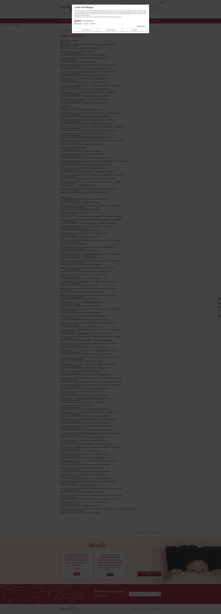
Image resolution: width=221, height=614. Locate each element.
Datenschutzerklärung (87, 20)
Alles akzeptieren (86, 29)
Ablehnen (134, 29)
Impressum (78, 20)
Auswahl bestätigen (110, 29)
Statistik (92, 23)
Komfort (86, 23)
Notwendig (79, 23)
